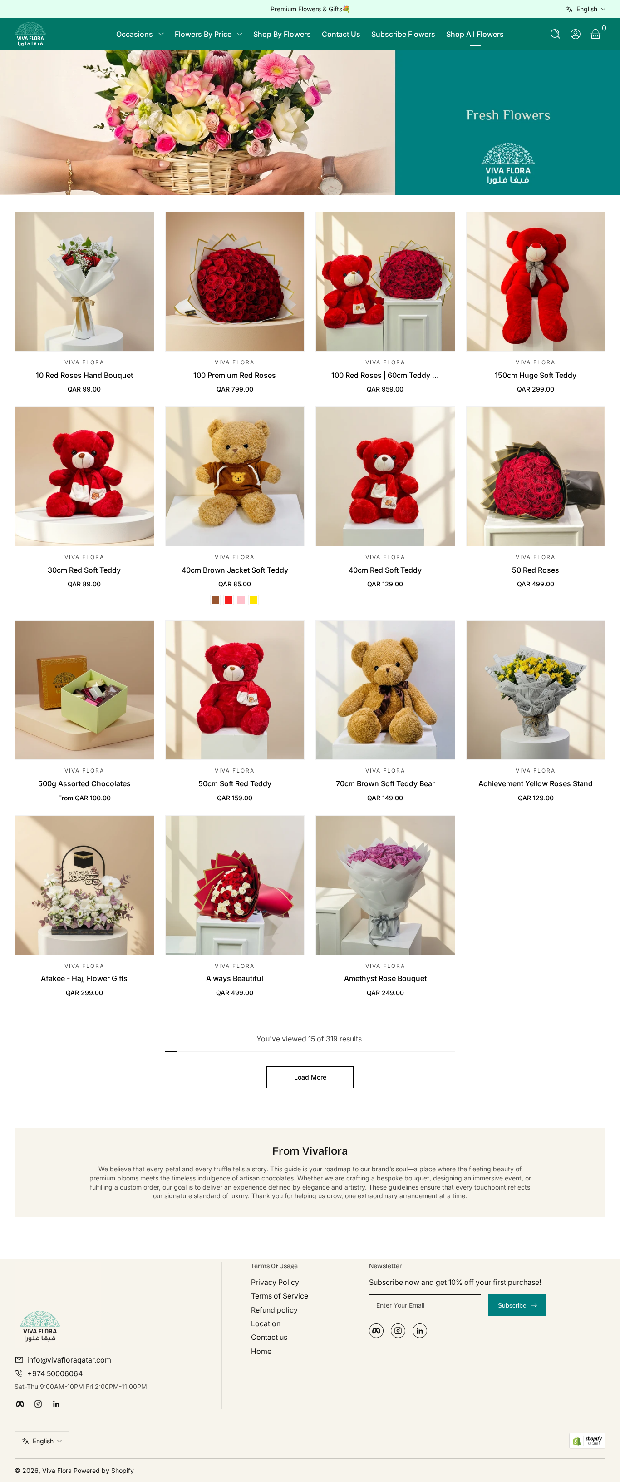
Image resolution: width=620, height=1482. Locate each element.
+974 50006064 (55, 1373)
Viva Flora (58, 1470)
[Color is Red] (228, 600)
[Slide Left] (172, 9)
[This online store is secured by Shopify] (587, 1441)
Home (261, 1351)
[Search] (556, 34)
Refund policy (274, 1309)
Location (265, 1323)
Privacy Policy (275, 1282)
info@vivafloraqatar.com (69, 1359)
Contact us (269, 1337)
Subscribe (512, 1305)
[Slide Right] (448, 9)
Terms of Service (279, 1295)
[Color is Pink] (241, 600)
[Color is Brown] (215, 600)
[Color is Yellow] (253, 600)
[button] (556, 34)
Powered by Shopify (104, 1470)
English (586, 9)
